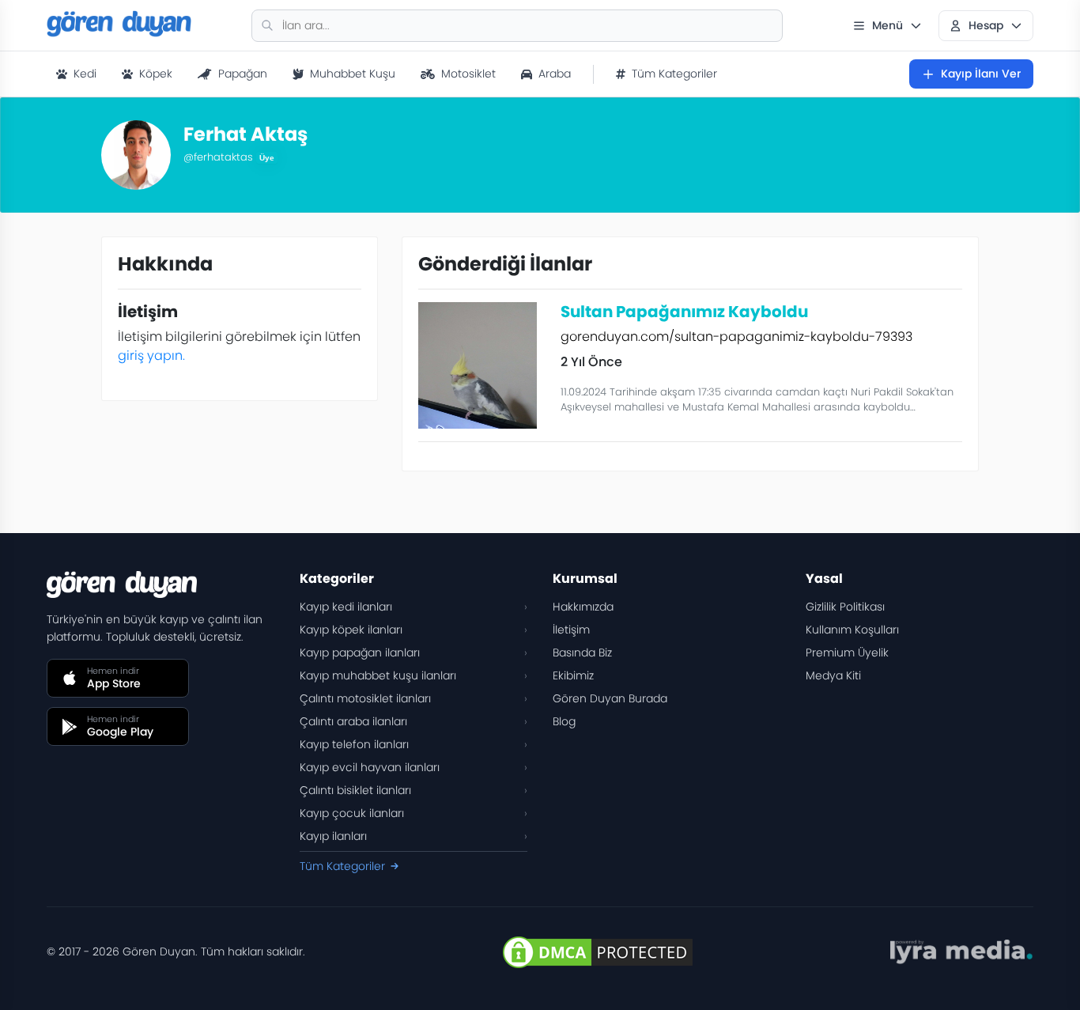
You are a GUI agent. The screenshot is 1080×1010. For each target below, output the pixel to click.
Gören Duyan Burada (610, 698)
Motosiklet (468, 73)
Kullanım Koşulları (852, 629)
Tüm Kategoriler (674, 73)
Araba (554, 73)
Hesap (986, 25)
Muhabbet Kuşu (352, 73)
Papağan (242, 73)
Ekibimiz (573, 675)
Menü (887, 25)
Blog (564, 721)
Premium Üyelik (847, 652)
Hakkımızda (583, 607)
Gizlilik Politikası (845, 607)
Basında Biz (582, 652)
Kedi (85, 73)
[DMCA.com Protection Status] (598, 952)
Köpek (155, 73)
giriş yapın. (151, 355)
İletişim (571, 629)
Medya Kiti (833, 675)
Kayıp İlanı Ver (981, 73)
